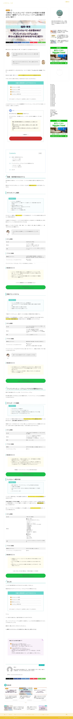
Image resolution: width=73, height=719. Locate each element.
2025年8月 (52, 89)
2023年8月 (52, 106)
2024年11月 (52, 95)
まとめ (13, 169)
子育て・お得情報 (53, 113)
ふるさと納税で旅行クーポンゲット (19, 648)
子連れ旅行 (7, 10)
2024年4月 (52, 100)
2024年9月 (52, 98)
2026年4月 (52, 85)
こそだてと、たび (8, 3)
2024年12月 (52, 94)
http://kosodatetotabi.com (16, 674)
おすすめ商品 (53, 112)
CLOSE (40, 153)
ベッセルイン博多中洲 (16, 94)
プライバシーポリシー (58, 1)
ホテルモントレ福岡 (16, 89)
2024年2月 (52, 102)
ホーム (34, 1)
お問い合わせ (48, 1)
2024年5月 (52, 99)
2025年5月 (52, 93)
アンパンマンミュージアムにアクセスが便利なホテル (23, 163)
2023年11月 (52, 103)
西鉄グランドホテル (16, 91)
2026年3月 (52, 87)
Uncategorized (53, 111)
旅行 (51, 116)
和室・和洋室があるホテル (17, 157)
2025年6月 (52, 92)
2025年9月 (52, 88)
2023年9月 (52, 104)
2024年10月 (52, 97)
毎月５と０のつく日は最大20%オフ (19, 643)
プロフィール (41, 1)
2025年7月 (52, 90)
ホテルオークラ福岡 (16, 87)
